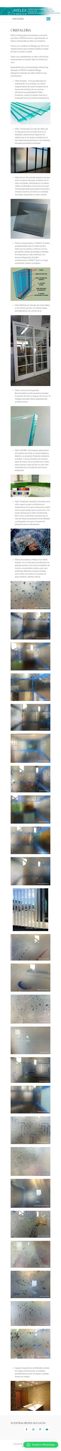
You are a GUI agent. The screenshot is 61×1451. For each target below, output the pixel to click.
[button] (40, 1445)
